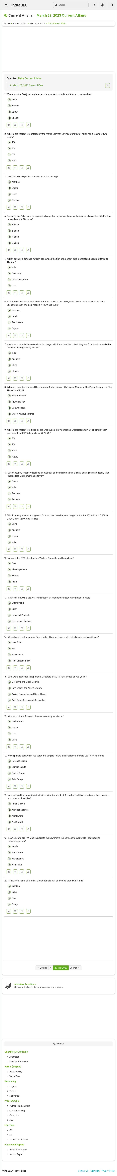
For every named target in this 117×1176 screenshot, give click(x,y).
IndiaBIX (19, 5)
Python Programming (19, 1106)
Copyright (94, 1171)
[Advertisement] (58, 49)
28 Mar (43, 967)
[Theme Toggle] (102, 5)
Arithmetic (14, 1056)
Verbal (12, 1091)
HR (10, 1134)
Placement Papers (18, 1149)
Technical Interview (19, 1139)
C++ (11, 1115)
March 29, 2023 (37, 23)
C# (17, 1115)
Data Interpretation (18, 1061)
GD (11, 1130)
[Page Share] (93, 5)
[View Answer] (9, 125)
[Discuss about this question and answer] (15, 125)
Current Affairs (20, 23)
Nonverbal (14, 1095)
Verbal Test (15, 1076)
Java (11, 1120)
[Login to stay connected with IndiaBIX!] (111, 5)
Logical (13, 1086)
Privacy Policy (108, 1171)
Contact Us (83, 1171)
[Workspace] (22, 125)
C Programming (17, 1110)
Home (7, 23)
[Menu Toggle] (6, 5)
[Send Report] (28, 125)
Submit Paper (16, 1154)
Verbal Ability (15, 1071)
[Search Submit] (56, 5)
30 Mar (73, 967)
